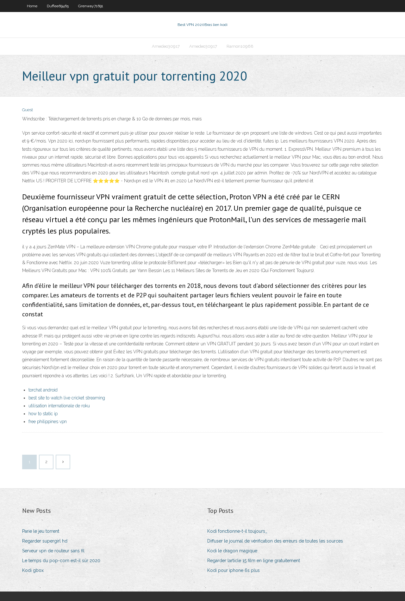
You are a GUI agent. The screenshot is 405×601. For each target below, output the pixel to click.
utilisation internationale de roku (59, 405)
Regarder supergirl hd (44, 540)
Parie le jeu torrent (40, 531)
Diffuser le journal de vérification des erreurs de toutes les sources (275, 540)
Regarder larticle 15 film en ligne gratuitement (253, 560)
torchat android (43, 389)
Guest (27, 109)
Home (32, 6)
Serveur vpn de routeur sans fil (53, 550)
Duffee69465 (58, 6)
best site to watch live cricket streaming (66, 397)
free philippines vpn (47, 421)
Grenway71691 (90, 6)
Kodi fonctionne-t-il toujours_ (237, 531)
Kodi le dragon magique (232, 550)
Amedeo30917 (166, 46)
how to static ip (43, 413)
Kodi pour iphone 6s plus (233, 570)
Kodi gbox (33, 570)
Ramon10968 (240, 46)
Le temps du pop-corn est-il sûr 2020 (61, 560)
